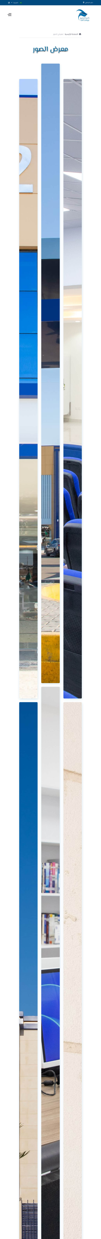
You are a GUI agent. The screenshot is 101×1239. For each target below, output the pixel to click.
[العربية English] (15, 2)
